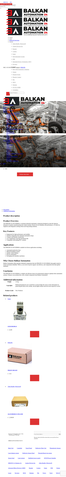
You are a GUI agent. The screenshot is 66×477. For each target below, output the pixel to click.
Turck (51, 473)
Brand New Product (8, 105)
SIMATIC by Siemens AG (15, 463)
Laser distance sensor (13, 453)
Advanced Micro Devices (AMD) (16, 468)
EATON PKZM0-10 (12, 326)
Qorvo (44, 473)
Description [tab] (6, 209)
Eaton (9, 299)
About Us (5, 2)
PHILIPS (23, 67)
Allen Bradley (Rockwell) (14, 386)
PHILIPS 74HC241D (12, 370)
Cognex (38, 468)
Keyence (17, 473)
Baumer (31, 468)
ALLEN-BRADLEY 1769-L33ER (15, 414)
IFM (52, 468)
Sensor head (11, 458)
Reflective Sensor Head (28, 453)
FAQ (11, 2)
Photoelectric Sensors (55, 448)
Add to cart (34, 334)
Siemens (31, 473)
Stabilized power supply (34, 458)
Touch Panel (29, 448)
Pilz (38, 473)
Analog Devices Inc (30, 463)
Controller (19, 448)
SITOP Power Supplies (50, 458)
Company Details (37, 440)
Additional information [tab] (9, 211)
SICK (24, 473)
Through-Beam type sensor (45, 453)
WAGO (58, 473)
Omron (58, 468)
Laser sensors (21, 458)
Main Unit (10, 448)
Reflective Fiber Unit (40, 448)
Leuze (9, 473)
